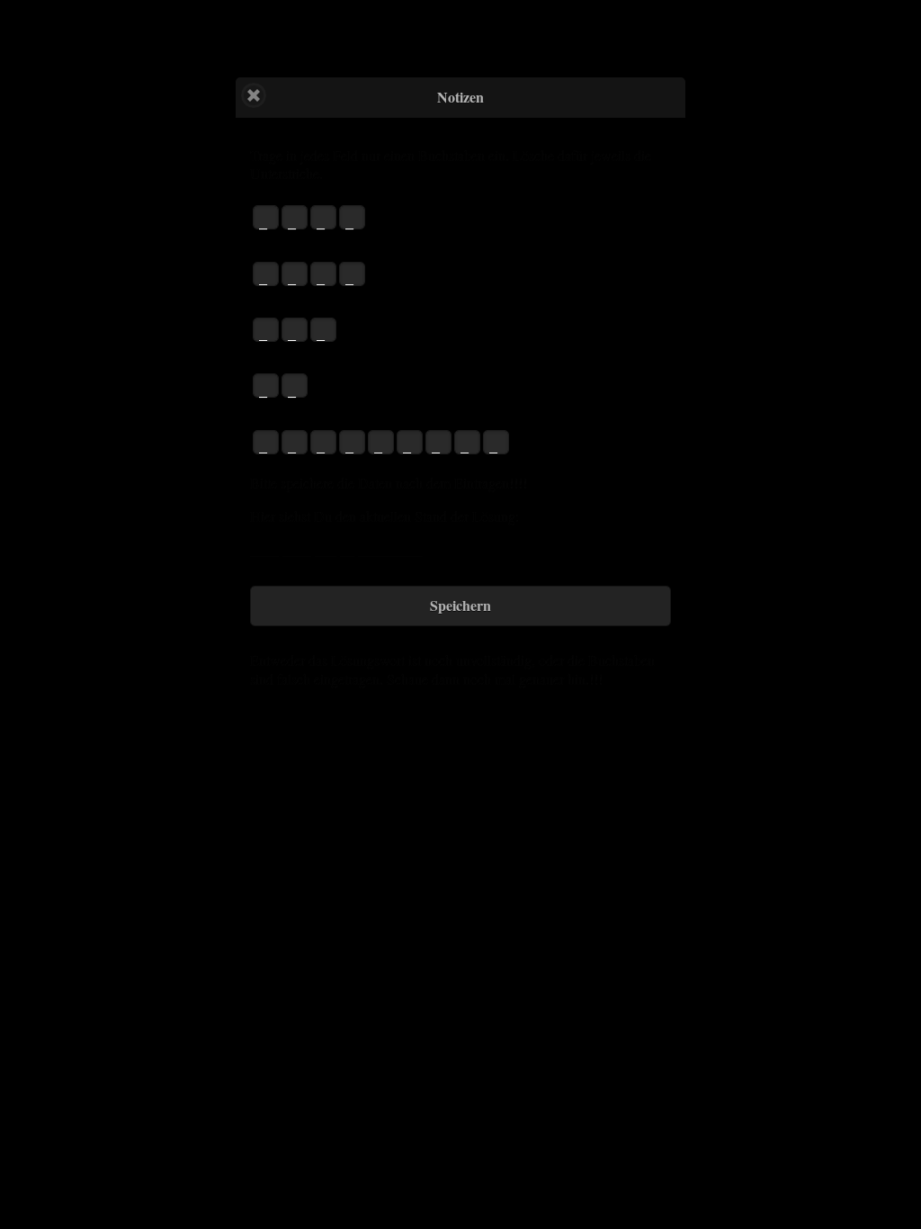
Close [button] (253, 95)
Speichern (460, 605)
